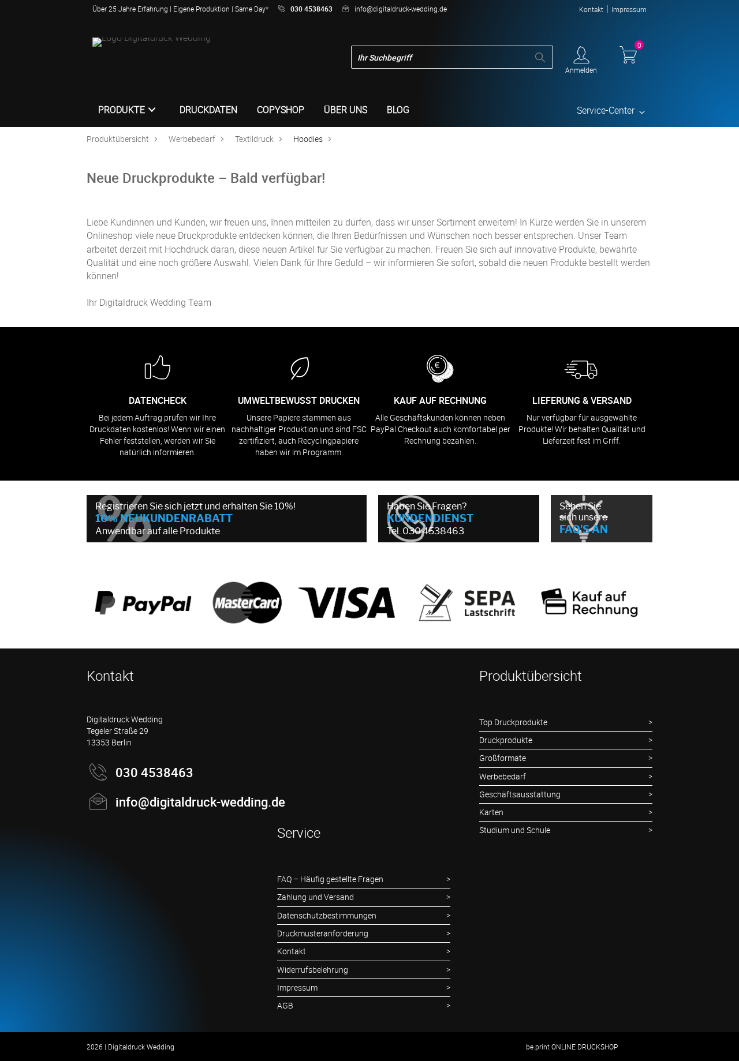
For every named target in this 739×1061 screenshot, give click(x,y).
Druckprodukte (505, 739)
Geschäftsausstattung (520, 794)
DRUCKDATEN (208, 109)
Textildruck (254, 138)
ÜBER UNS (345, 109)
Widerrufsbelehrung (312, 969)
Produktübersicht (118, 138)
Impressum (629, 9)
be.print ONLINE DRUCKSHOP (572, 1046)
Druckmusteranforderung (322, 933)
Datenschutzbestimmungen (326, 915)
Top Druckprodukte (513, 722)
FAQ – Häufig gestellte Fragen (330, 878)
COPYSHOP (280, 109)
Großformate (502, 757)
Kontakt (591, 9)
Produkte (121, 109)
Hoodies (308, 138)
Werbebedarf (192, 138)
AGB (285, 1005)
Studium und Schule (514, 829)
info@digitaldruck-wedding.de (400, 8)
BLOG (398, 109)
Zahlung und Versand (315, 896)
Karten (491, 812)
